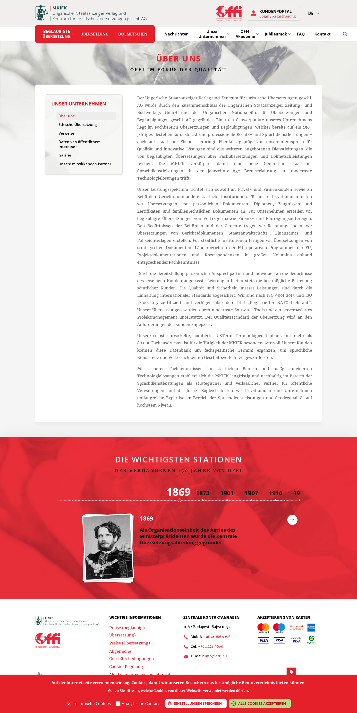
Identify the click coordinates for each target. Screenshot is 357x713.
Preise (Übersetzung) (129, 643)
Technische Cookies (92, 703)
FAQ (301, 34)
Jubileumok (276, 34)
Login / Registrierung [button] (277, 16)
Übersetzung (94, 34)
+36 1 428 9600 (210, 646)
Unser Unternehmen (212, 34)
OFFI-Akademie (245, 34)
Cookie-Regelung (126, 666)
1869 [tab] (178, 492)
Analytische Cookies (141, 703)
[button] (314, 13)
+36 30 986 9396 (216, 637)
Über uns (67, 115)
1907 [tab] (251, 492)
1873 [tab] (203, 492)
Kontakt (322, 34)
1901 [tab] (227, 492)
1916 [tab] (275, 492)
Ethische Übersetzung (78, 124)
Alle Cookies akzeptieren (262, 703)
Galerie (65, 155)
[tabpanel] (179, 551)
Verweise (66, 133)
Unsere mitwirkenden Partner (85, 163)
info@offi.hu (216, 656)
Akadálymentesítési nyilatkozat (139, 674)
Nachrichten (176, 34)
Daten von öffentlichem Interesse (80, 144)
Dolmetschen (132, 34)
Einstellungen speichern (198, 703)
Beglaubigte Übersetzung (56, 34)
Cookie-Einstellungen (291, 671)
